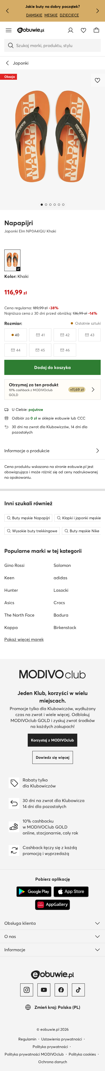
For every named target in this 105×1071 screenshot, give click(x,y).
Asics (9, 602)
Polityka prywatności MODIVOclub (34, 1054)
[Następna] (97, 10)
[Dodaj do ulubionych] (98, 80)
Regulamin (27, 1039)
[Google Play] (33, 891)
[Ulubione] (83, 30)
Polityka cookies (82, 1054)
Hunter (11, 590)
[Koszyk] (96, 30)
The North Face (19, 615)
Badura (61, 615)
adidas (60, 577)
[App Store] (71, 891)
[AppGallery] (52, 904)
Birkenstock (65, 627)
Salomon (62, 565)
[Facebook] (61, 989)
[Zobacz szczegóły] (97, 450)
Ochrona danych (52, 1061)
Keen (9, 577)
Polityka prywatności (50, 1046)
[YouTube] (43, 989)
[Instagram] (26, 989)
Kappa (11, 627)
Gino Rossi (14, 565)
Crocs (59, 602)
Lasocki (61, 590)
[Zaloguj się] (70, 30)
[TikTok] (78, 989)
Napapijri (18, 223)
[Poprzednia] (7, 10)
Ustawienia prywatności (61, 1039)
